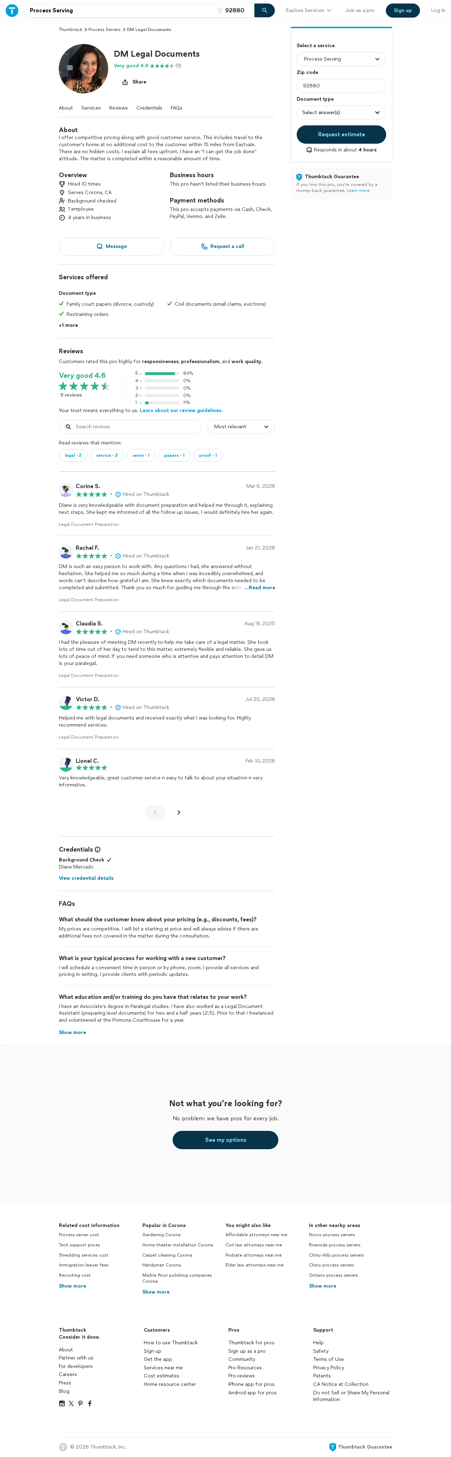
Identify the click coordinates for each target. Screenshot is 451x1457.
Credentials (149, 108)
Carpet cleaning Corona (167, 1255)
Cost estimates (161, 1376)
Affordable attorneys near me (256, 1234)
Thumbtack (70, 29)
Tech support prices (79, 1245)
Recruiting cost (75, 1275)
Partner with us (76, 1358)
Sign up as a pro (247, 1351)
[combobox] (119, 10)
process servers (104, 29)
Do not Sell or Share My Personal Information (351, 1396)
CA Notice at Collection (341, 1384)
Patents (322, 1376)
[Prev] (155, 812)
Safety (320, 1351)
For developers (76, 1366)
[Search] (264, 11)
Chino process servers (331, 1265)
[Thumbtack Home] (12, 10)
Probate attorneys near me (254, 1255)
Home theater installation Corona (177, 1245)
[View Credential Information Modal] (97, 849)
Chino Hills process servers (336, 1255)
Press (65, 1383)
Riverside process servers (334, 1245)
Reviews (118, 108)
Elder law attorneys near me (255, 1265)
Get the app (158, 1359)
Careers (68, 1374)
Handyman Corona (161, 1265)
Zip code (307, 72)
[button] (83, 68)
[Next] (179, 812)
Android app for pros (252, 1393)
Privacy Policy (328, 1368)
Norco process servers (332, 1234)
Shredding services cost (84, 1255)
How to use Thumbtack (171, 1343)
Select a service (316, 46)
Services (91, 108)
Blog (64, 1391)
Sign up (152, 1351)
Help (318, 1343)
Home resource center (170, 1384)
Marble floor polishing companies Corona (177, 1278)
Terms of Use (328, 1359)
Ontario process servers (333, 1275)
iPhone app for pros (251, 1384)
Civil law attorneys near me (254, 1245)
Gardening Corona (161, 1234)
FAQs (177, 108)
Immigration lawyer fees (84, 1265)
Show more (72, 1286)
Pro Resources (245, 1368)
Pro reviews (241, 1376)
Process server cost (79, 1234)
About (66, 108)
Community (241, 1359)
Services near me (163, 1368)
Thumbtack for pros (251, 1343)
